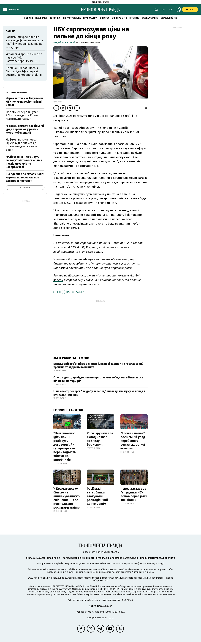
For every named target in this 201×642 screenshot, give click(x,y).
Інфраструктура (71, 18)
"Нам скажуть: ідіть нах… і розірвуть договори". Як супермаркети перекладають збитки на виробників (64, 446)
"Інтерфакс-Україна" (113, 569)
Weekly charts (150, 18)
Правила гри (90, 18)
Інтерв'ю (134, 18)
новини (28, 18)
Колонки (54, 18)
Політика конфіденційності (78, 558)
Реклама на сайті (35, 558)
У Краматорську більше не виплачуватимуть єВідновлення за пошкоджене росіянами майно (66, 498)
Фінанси (104, 18)
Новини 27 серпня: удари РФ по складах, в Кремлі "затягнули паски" (23, 115)
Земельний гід (169, 18)
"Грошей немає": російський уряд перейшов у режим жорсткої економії (133, 440)
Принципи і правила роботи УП (157, 558)
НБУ (68, 292)
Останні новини (16, 92)
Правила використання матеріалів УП (117, 558)
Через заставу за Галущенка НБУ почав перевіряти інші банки (133, 494)
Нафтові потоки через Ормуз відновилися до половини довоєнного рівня (21, 145)
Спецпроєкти (119, 18)
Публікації (41, 18)
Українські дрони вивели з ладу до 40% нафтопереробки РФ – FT (24, 57)
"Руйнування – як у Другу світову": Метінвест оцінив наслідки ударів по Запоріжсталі (24, 162)
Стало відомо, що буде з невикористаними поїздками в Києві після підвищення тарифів (98, 379)
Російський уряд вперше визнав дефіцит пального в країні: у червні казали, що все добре (25, 42)
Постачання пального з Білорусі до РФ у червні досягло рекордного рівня (24, 71)
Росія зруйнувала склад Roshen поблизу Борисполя (100, 438)
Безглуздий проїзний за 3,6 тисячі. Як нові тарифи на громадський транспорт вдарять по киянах (98, 365)
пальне (80, 292)
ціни (58, 292)
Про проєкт (53, 558)
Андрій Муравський (64, 42)
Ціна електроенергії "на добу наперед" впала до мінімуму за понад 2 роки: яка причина (99, 392)
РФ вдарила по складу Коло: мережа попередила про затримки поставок (25, 177)
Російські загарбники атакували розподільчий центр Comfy (97, 496)
